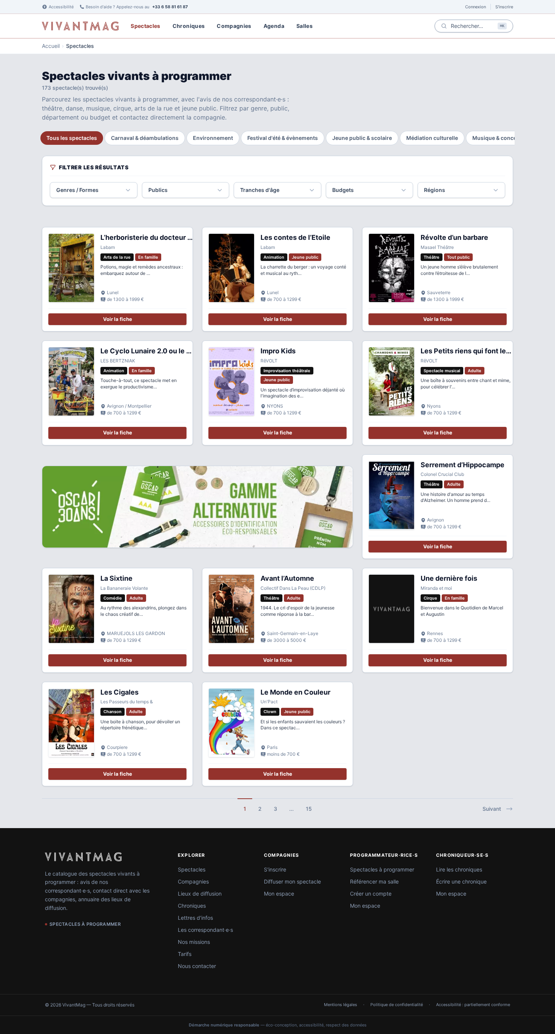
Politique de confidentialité (396, 1004)
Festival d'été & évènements (282, 138)
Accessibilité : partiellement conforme (473, 1004)
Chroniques (189, 26)
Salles (304, 26)
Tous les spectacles (71, 138)
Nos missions (194, 942)
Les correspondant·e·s (205, 930)
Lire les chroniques (459, 869)
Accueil (51, 46)
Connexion (475, 6)
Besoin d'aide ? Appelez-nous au (137, 6)
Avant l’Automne (287, 578)
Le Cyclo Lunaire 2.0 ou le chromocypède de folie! (182, 351)
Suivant (492, 808)
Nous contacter (197, 966)
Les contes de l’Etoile (295, 237)
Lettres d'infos (195, 917)
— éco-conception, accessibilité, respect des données (278, 1025)
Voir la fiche (117, 319)
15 (309, 808)
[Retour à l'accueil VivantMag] (80, 26)
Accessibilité (61, 6)
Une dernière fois (449, 578)
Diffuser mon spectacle (292, 881)
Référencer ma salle (374, 881)
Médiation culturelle (432, 138)
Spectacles (145, 26)
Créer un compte (371, 893)
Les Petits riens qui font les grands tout (485, 351)
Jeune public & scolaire (362, 138)
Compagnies (234, 26)
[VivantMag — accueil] (83, 856)
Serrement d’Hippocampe (462, 465)
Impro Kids (278, 351)
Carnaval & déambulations (145, 138)
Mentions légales (340, 1004)
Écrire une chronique (461, 881)
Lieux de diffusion (200, 893)
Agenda (274, 26)
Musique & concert (496, 138)
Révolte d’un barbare (454, 237)
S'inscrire (504, 6)
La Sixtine (116, 578)
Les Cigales (119, 692)
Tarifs (184, 954)
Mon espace (279, 893)
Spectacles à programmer (382, 869)
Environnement (213, 138)
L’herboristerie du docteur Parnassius (162, 237)
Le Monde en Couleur (295, 692)
